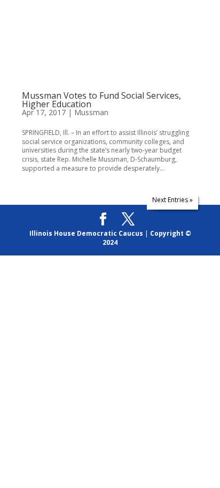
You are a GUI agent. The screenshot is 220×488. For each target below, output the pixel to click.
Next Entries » (172, 199)
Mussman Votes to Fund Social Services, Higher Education (101, 100)
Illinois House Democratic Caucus (86, 233)
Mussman (91, 112)
